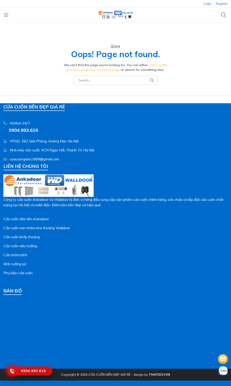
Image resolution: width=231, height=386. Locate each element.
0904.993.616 (23, 130)
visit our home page (105, 70)
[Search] (224, 15)
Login (207, 3)
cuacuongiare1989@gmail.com (34, 159)
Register (222, 3)
